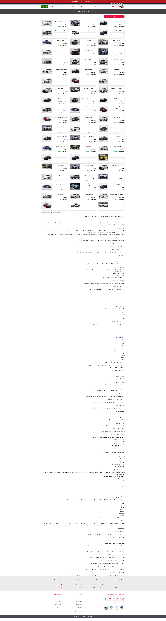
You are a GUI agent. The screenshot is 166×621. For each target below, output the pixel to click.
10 (58, 212)
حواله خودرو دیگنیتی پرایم (118, 582)
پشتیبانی (68, 6)
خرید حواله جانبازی (78, 579)
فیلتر (114, 16)
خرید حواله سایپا (119, 579)
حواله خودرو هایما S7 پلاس (97, 587)
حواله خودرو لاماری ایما (77, 582)
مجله (73, 6)
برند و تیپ (77, 6)
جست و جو (91, 6)
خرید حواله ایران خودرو (98, 579)
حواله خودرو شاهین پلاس (76, 584)
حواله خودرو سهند (57, 587)
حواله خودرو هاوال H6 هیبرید (117, 587)
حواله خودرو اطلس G (98, 584)
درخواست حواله (84, 6)
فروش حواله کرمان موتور (119, 337)
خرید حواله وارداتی (57, 579)
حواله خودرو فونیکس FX (97, 582)
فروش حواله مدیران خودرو (118, 321)
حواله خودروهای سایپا (121, 308)
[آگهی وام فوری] (83, 1)
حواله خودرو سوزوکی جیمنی (117, 584)
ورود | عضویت (51, 6)
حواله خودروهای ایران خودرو (120, 289)
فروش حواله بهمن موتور (119, 351)
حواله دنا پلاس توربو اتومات (56, 584)
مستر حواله (80, 616)
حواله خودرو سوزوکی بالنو (76, 587)
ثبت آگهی (44, 6)
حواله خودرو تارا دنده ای (56, 582)
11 (60, 212)
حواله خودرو (104, 6)
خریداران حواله (97, 6)
